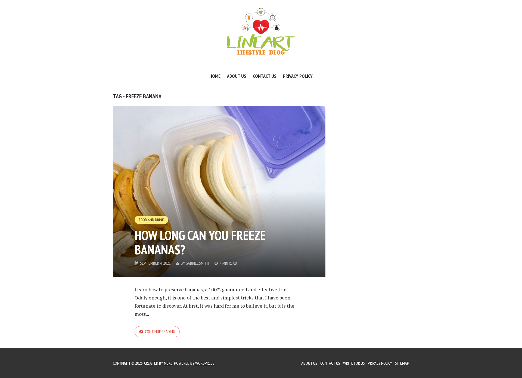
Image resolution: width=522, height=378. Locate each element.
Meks (168, 363)
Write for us (354, 363)
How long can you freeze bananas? (200, 242)
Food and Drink (151, 219)
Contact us (264, 76)
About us (236, 76)
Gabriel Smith (197, 263)
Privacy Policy (298, 76)
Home (214, 76)
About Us (309, 363)
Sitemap (402, 363)
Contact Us (330, 363)
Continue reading (160, 331)
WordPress (205, 363)
